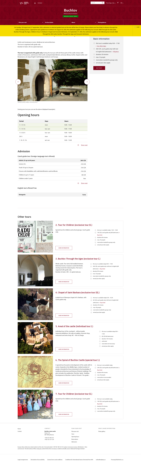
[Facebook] (117, 3)
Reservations (74, 439)
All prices (116, 52)
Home (19, 428)
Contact (40, 3)
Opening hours (75, 436)
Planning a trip (110, 3)
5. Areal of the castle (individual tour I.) (74, 326)
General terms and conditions (55, 459)
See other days (101, 46)
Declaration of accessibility (38, 459)
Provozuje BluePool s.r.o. (117, 459)
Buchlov (70, 10)
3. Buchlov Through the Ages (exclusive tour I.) (77, 258)
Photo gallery (101, 431)
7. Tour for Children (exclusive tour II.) (73, 393)
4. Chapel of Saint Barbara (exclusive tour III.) (77, 292)
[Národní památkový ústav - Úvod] (24, 3)
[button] (18, 82)
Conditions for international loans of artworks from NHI (79, 459)
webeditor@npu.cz (101, 459)
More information (64, 248)
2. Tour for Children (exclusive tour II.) (73, 224)
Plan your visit (75, 431)
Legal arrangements (23, 459)
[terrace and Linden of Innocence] (52, 80)
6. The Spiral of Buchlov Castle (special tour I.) (77, 360)
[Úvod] (35, 3)
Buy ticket (99, 68)
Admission (74, 442)
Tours (72, 434)
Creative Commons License (70, 447)
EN (121, 3)
